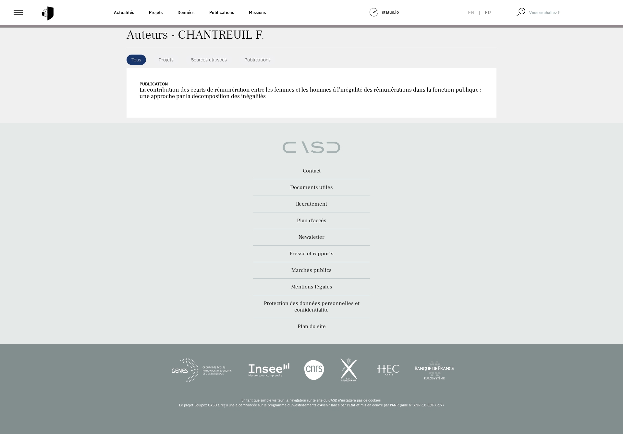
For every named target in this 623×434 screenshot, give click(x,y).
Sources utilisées (209, 60)
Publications (221, 12)
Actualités (124, 12)
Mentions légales (311, 286)
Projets (156, 12)
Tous (136, 60)
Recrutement (311, 204)
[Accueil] (47, 13)
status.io (390, 12)
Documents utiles (311, 187)
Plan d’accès (311, 220)
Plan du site (312, 326)
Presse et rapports (311, 253)
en (471, 12)
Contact (312, 170)
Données (185, 12)
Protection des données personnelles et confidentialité (312, 306)
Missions (257, 12)
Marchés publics (311, 270)
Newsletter (311, 237)
